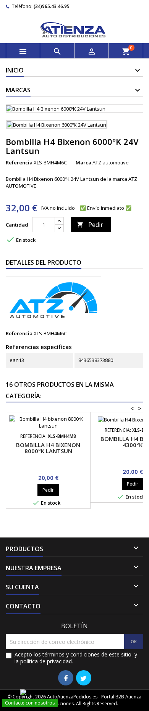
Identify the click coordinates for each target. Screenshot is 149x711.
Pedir (90, 224)
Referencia (19, 162)
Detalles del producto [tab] (43, 262)
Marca (83, 162)
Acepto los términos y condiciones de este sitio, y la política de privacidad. (76, 658)
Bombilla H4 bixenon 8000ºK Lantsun (48, 448)
